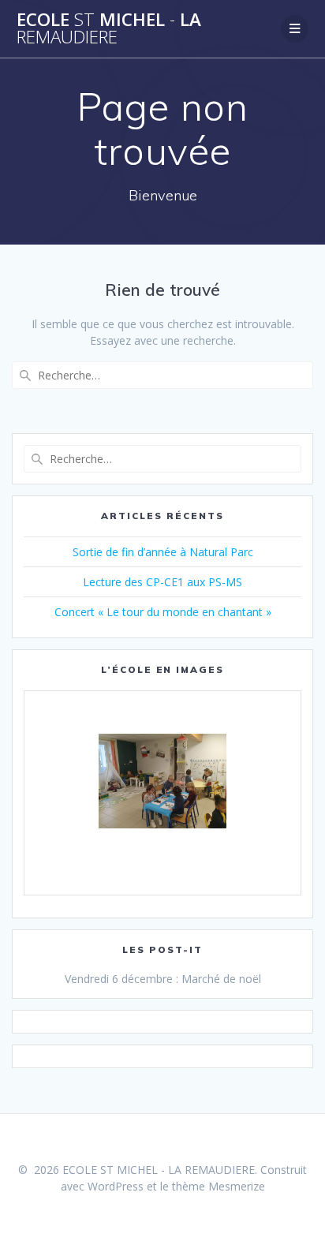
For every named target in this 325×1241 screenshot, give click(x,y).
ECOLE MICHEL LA (109, 29)
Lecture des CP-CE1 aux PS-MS (162, 581)
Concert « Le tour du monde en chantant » (162, 611)
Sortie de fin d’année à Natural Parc (163, 551)
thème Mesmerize (218, 1186)
